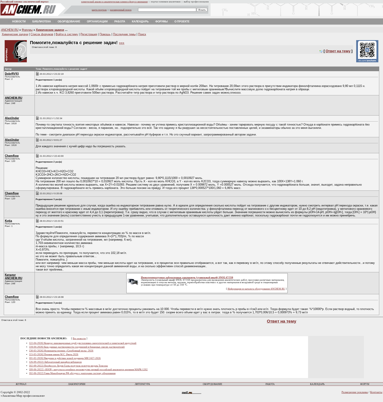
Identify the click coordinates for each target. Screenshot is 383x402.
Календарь (140, 21)
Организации (97, 21)
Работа (119, 21)
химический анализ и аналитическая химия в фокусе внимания (114, 1)
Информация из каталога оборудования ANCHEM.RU (256, 289)
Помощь (105, 34)
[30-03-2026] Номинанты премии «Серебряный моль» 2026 (61, 350)
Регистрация (88, 34)
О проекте (182, 21)
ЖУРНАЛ (21, 384)
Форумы (161, 21)
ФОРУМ (364, 384)
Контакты (376, 392)
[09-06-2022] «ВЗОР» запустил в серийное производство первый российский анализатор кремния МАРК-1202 (88, 369)
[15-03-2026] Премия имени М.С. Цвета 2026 (53, 354)
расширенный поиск (120, 10)
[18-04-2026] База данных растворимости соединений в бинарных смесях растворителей (77, 347)
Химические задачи (50, 29)
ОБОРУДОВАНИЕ (212, 384)
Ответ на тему (338, 51)
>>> (121, 43)
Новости (19, 21)
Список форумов (42, 34)
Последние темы (124, 34)
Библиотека (41, 21)
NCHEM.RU (9, 29)
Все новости (79, 338)
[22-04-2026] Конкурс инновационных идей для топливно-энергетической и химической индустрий (82, 343)
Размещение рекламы (355, 392)
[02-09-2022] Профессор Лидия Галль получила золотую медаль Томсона (68, 366)
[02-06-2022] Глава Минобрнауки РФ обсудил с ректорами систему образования (72, 373)
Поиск (142, 34)
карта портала (99, 10)
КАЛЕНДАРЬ (317, 384)
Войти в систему (67, 34)
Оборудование (69, 21)
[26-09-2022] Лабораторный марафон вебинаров (55, 362)
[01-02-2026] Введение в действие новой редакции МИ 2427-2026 (65, 358)
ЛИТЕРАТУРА (142, 384)
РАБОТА (270, 384)
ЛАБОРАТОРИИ (76, 384)
